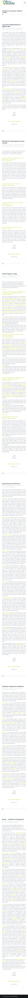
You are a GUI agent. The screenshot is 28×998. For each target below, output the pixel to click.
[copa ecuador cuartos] (14, 135)
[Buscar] (21, 2)
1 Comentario (11, 688)
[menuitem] (21, 2)
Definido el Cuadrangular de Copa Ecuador (13, 142)
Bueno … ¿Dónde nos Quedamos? (13, 819)
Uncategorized (10, 146)
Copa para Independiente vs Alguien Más (11, 25)
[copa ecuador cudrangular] (14, 18)
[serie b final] (14, 477)
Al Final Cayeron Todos (9, 274)
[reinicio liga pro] (14, 813)
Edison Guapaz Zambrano (17, 29)
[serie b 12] (14, 680)
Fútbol (9, 29)
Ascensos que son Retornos (11, 484)
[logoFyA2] (11, 2)
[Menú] (24, 2)
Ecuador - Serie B (5, 29)
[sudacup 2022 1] (14, 267)
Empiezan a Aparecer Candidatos (13, 686)
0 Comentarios (12, 28)
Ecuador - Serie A (20, 28)
